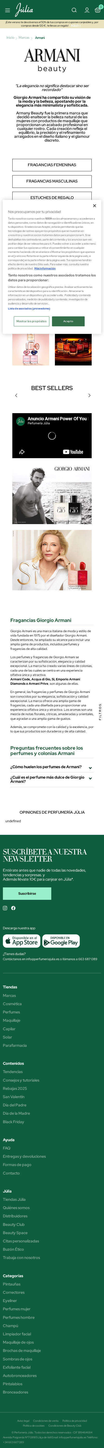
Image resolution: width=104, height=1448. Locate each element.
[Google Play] (60, 941)
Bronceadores (15, 1392)
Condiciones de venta (46, 1420)
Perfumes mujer (16, 1309)
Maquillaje (11, 1020)
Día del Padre (14, 1105)
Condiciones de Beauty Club (64, 1425)
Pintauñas (11, 1284)
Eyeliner (10, 1301)
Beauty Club (14, 1224)
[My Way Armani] (30, 346)
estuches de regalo (52, 198)
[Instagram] (5, 908)
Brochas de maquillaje (22, 1350)
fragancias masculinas (52, 181)
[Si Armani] (52, 568)
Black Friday (13, 1122)
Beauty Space (15, 1233)
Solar (7, 1037)
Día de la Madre (16, 1113)
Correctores (13, 1292)
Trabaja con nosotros (21, 1258)
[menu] (7, 10)
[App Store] (21, 941)
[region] (52, 267)
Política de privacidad (74, 1420)
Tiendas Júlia (14, 1199)
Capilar (9, 1029)
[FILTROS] (100, 724)
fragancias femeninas (52, 165)
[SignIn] (86, 9)
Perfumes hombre (19, 1317)
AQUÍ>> (76, 25)
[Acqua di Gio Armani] (52, 497)
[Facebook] (13, 908)
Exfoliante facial (16, 1367)
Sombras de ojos (17, 1359)
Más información (45, 268)
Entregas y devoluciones (24, 1156)
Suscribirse (27, 893)
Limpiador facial (17, 1334)
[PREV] (16, 395)
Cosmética (12, 1004)
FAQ (6, 1148)
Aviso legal (23, 1420)
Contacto (11, 1173)
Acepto (68, 321)
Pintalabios (12, 1384)
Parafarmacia (15, 1045)
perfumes (70, 644)
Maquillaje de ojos (18, 1342)
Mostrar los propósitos (31, 321)
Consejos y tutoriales (21, 1080)
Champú (10, 1326)
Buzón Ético (13, 1249)
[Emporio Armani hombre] (73, 346)
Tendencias (12, 1072)
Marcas (9, 995)
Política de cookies (34, 1425)
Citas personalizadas (21, 1241)
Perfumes (11, 1012)
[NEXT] (89, 395)
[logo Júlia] (29, 10)
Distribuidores (15, 1216)
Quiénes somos (16, 1208)
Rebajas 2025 (15, 1088)
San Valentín (13, 1097)
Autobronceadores (20, 1376)
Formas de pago (17, 1165)
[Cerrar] (94, 205)
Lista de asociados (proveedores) (29, 308)
